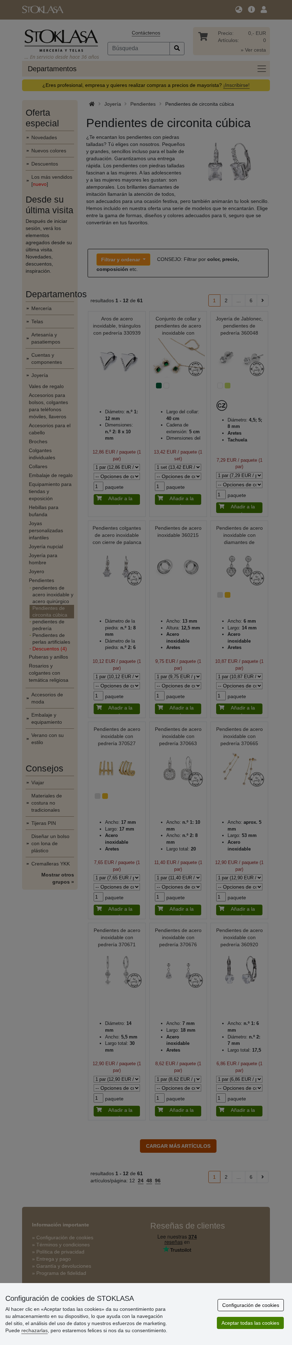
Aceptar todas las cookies (250, 1323)
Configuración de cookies (250, 1305)
